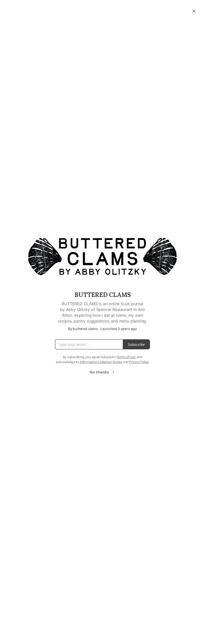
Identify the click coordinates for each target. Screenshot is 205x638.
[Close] (194, 11)
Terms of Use (125, 357)
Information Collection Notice (101, 362)
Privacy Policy (138, 362)
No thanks (99, 371)
